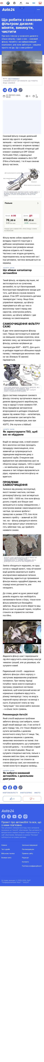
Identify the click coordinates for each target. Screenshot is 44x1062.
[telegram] (5, 90)
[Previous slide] (6, 633)
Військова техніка (8, 853)
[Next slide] (38, 633)
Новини (4, 845)
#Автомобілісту (10, 793)
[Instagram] (25, 816)
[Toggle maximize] (38, 623)
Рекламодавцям (28, 849)
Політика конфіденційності (32, 866)
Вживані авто (6, 858)
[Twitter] (9, 816)
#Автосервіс (26, 793)
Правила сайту (27, 853)
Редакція (25, 858)
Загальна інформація (29, 845)
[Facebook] (3, 816)
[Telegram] (20, 816)
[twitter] (15, 90)
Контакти (25, 862)
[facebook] (10, 90)
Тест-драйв (5, 849)
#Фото (37, 793)
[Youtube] (14, 816)
